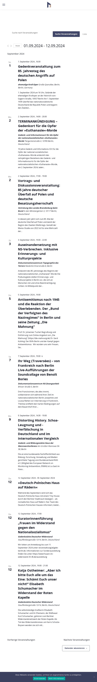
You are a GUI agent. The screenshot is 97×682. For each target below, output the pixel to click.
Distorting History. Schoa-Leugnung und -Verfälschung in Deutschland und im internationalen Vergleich (38, 429)
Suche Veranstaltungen (66, 34)
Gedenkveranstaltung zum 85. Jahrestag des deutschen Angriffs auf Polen (39, 73)
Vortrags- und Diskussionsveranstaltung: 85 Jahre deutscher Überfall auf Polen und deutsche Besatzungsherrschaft (39, 192)
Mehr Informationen (56, 678)
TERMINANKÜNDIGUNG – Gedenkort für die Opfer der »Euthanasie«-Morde (37, 126)
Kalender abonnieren (75, 648)
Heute (17, 46)
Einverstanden (39, 678)
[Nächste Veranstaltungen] (11, 46)
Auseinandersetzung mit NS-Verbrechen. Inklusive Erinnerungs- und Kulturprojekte (38, 251)
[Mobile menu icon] (3, 4)
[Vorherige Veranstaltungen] (8, 46)
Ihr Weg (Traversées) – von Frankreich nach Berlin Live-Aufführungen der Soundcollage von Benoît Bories (39, 370)
